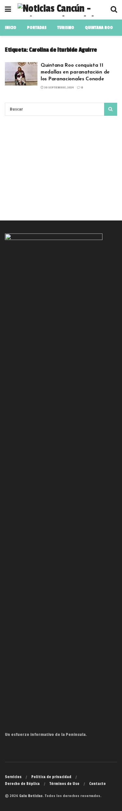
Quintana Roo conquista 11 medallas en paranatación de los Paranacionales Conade (75, 72)
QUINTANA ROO (99, 27)
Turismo (65, 27)
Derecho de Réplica (22, 783)
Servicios (13, 777)
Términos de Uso (64, 783)
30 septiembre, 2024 (59, 87)
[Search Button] (110, 109)
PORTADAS (37, 27)
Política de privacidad (51, 777)
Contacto (97, 783)
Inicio (10, 27)
